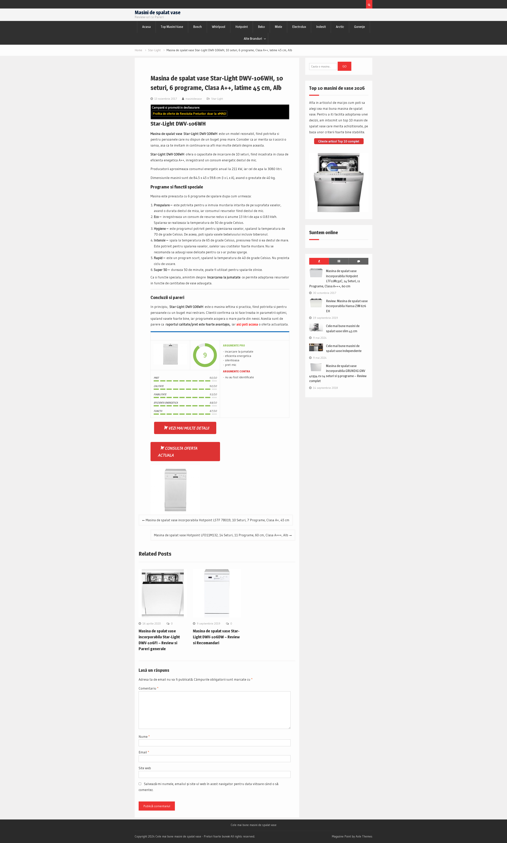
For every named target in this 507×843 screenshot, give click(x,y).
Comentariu (148, 688)
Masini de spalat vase (157, 12)
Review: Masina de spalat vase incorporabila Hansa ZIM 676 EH (347, 306)
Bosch (197, 27)
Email (144, 752)
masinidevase (194, 98)
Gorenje (359, 27)
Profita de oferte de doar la (189, 113)
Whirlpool (218, 27)
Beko (261, 27)
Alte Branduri (253, 39)
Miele (278, 27)
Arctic (340, 27)
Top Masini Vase (172, 27)
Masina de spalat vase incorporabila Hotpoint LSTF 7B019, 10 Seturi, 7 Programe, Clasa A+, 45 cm (217, 520)
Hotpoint (241, 27)
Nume (144, 736)
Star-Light (217, 98)
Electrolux (299, 27)
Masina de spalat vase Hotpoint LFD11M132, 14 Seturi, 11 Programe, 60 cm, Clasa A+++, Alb (221, 535)
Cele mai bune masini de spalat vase (253, 825)
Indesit (321, 27)
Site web (145, 768)
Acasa (146, 27)
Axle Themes (364, 836)
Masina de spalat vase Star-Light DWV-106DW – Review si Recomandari (216, 637)
